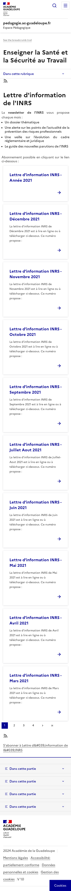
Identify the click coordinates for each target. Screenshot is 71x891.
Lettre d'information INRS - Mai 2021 (35, 562)
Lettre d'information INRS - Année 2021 (35, 177)
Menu (65, 5)
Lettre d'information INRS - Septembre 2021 (35, 389)
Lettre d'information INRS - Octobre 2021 (35, 331)
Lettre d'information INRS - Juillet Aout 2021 (35, 447)
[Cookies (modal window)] (60, 885)
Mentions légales (15, 857)
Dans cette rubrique (18, 73)
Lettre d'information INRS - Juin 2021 (35, 505)
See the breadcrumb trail (17, 40)
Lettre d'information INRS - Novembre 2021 (35, 274)
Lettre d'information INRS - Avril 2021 (35, 620)
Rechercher (54, 5)
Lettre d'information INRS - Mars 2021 (35, 678)
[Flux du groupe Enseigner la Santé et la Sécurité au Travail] (35, 80)
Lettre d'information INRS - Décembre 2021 (35, 216)
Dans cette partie (22, 768)
